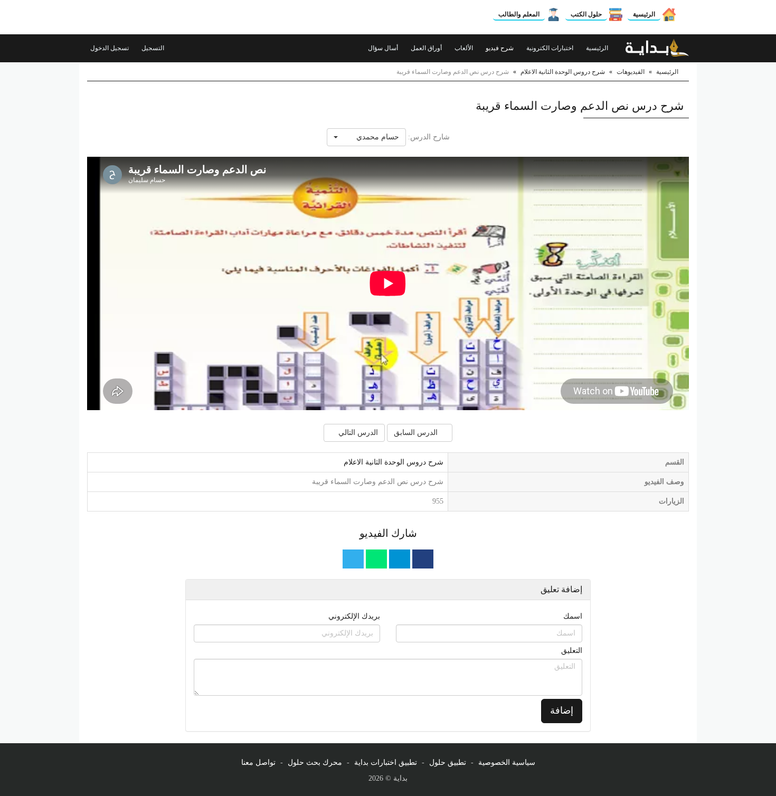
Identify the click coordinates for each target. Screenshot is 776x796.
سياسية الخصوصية (506, 762)
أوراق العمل (427, 48)
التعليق (571, 651)
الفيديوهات (631, 71)
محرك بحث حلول (315, 762)
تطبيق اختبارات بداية (385, 762)
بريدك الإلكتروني (354, 616)
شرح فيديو (500, 48)
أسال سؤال (384, 48)
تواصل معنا (258, 762)
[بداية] (657, 48)
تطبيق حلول (447, 762)
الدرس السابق (417, 433)
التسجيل (153, 48)
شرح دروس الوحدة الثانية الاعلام (563, 71)
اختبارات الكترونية (550, 48)
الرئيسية (644, 14)
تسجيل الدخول (110, 48)
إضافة (561, 710)
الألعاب (465, 48)
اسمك (572, 616)
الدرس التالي (357, 433)
